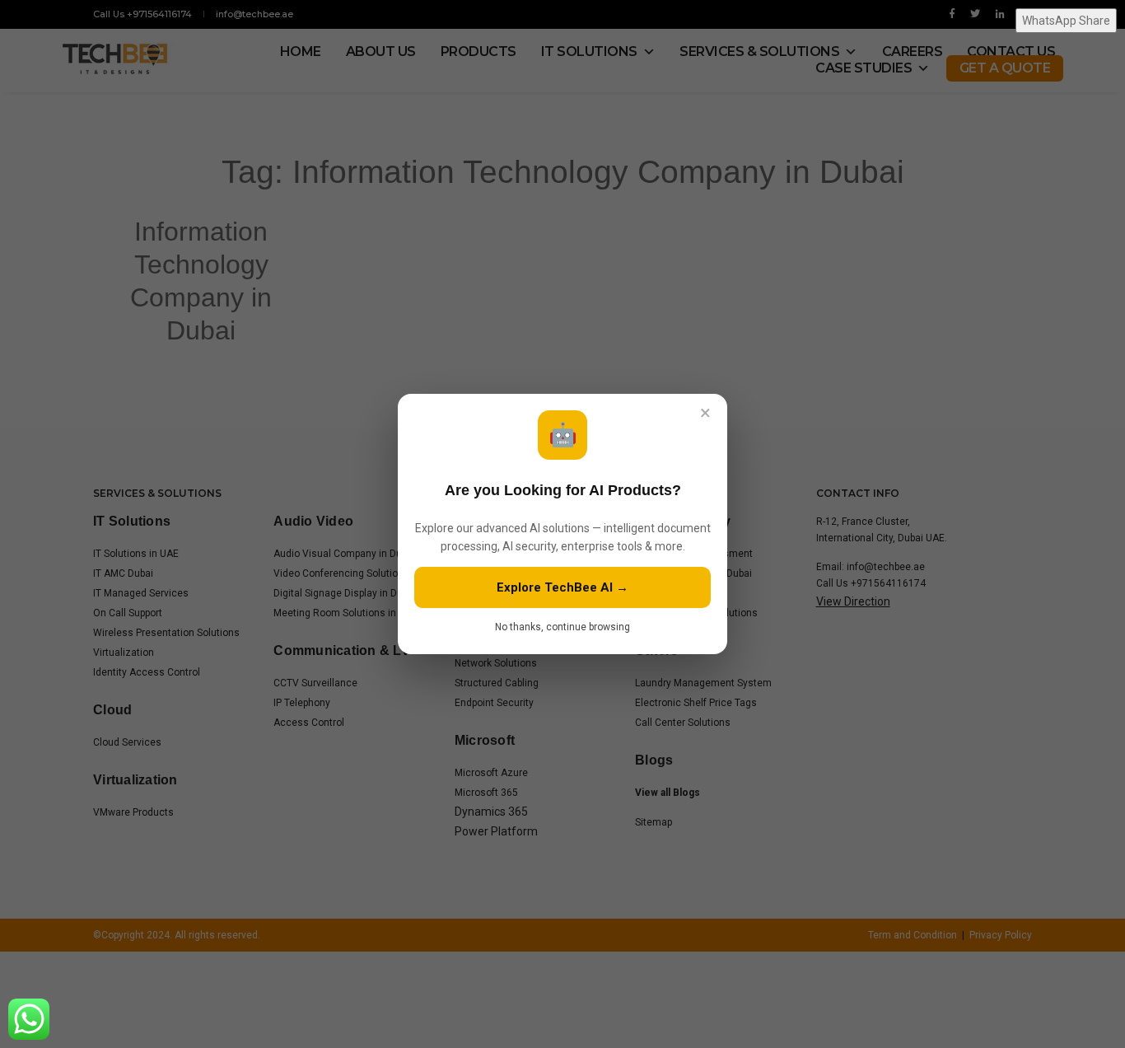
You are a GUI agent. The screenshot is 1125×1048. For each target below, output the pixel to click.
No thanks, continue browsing (562, 627)
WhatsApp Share (1066, 20)
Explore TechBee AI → (562, 587)
